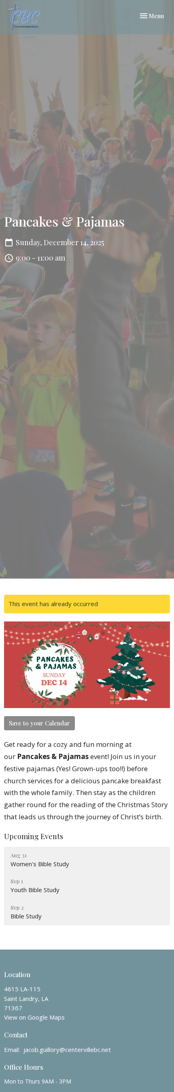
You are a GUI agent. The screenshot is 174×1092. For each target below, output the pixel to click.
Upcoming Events (33, 836)
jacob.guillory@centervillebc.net (67, 1049)
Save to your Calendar (39, 723)
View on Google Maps (34, 1017)
